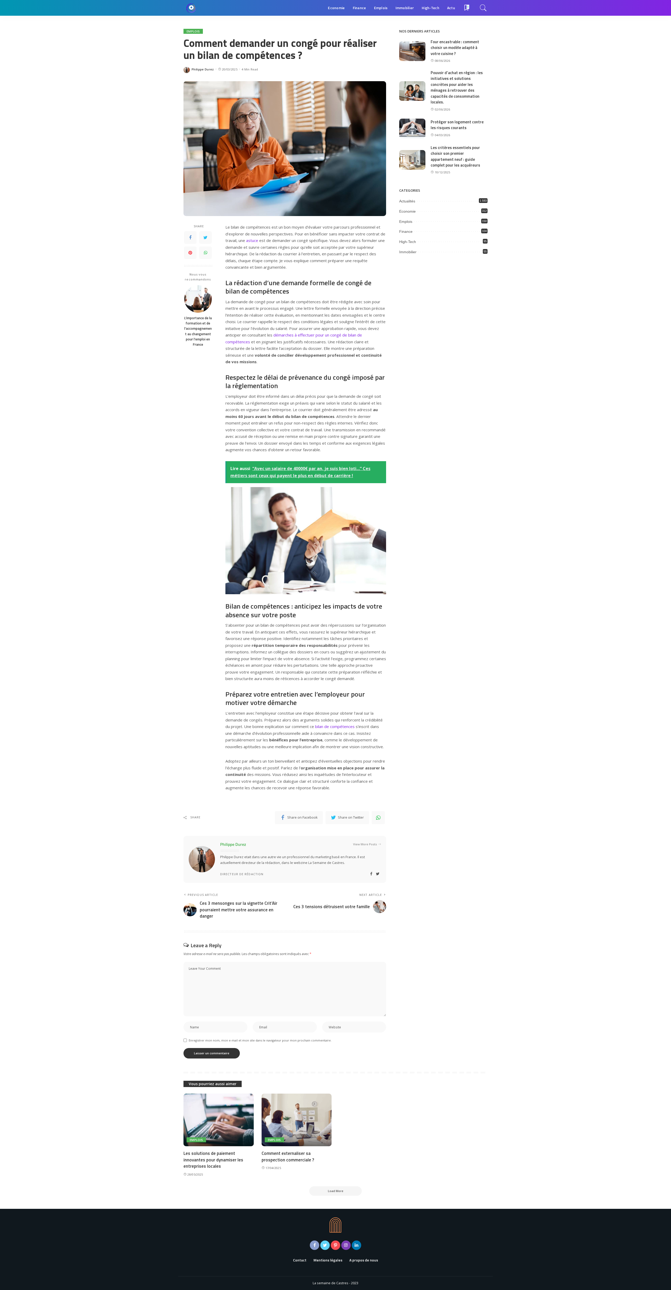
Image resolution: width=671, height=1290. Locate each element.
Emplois (193, 31)
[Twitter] (205, 237)
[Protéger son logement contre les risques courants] (412, 128)
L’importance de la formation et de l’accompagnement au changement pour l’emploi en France (198, 331)
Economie (407, 211)
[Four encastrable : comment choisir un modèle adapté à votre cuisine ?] (412, 51)
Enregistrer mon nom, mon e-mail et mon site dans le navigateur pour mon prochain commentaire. (260, 1040)
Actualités (407, 201)
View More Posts (365, 844)
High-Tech (407, 242)
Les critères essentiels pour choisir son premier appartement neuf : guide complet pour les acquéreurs (455, 156)
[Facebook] (190, 237)
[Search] (483, 8)
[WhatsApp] (205, 253)
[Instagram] (346, 1245)
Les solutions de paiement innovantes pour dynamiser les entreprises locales (213, 1160)
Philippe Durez (203, 69)
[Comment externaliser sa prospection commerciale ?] (297, 1120)
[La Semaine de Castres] (191, 8)
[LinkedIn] (356, 1245)
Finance (406, 231)
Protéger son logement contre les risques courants (457, 125)
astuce (252, 240)
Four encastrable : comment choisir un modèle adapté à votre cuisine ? (455, 48)
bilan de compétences (335, 726)
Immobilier (407, 252)
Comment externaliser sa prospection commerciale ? (288, 1156)
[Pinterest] (190, 253)
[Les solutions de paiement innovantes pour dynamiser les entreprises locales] (218, 1120)
